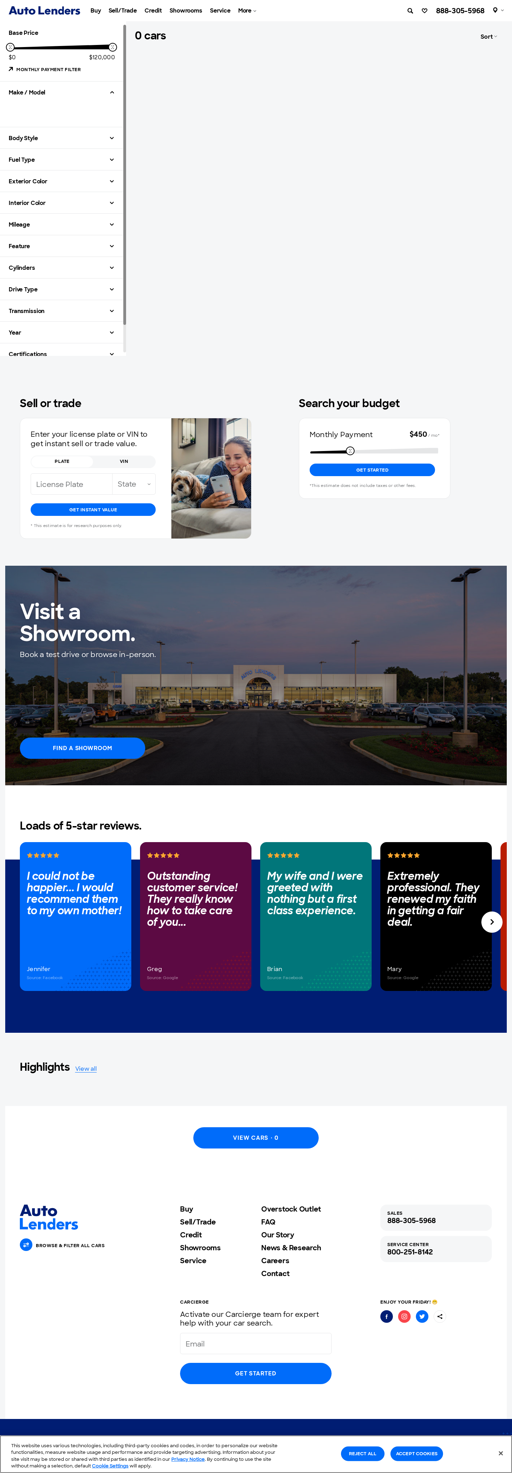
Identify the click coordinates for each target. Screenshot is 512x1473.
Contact (275, 1273)
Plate (62, 461)
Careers (275, 1260)
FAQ (268, 1222)
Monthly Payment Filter (48, 69)
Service (220, 10)
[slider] (10, 47)
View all (86, 1069)
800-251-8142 (410, 1252)
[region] (256, 1454)
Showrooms (186, 10)
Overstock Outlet (291, 1209)
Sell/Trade (123, 10)
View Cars (255, 1138)
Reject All (363, 1454)
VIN (124, 461)
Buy (96, 10)
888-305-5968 (460, 10)
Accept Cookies (416, 1454)
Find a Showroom (82, 748)
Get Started (372, 470)
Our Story (277, 1234)
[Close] (501, 1453)
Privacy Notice (188, 1459)
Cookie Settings (110, 1466)
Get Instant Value (93, 510)
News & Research (291, 1247)
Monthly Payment (341, 434)
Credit (153, 10)
